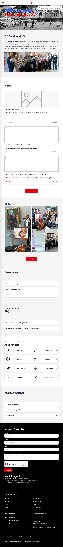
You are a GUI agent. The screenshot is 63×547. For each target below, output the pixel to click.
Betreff (6, 447)
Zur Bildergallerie (31, 259)
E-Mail (6, 440)
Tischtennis (37, 507)
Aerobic (6, 498)
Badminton (8, 501)
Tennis (35, 504)
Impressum (36, 541)
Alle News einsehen (31, 191)
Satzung (7, 523)
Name (6, 433)
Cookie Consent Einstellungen (13, 541)
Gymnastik (36, 498)
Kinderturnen (37, 501)
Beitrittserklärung (10, 517)
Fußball (6, 507)
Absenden (8, 470)
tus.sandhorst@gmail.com (46, 527)
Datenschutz (27, 541)
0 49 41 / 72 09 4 (41, 521)
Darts (6, 504)
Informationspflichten (11, 520)
